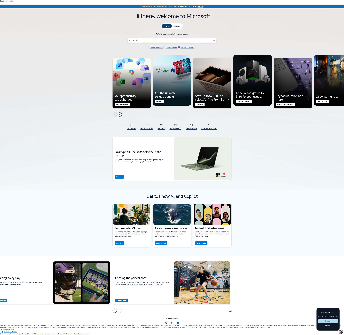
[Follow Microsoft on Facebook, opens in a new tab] (166, 322)
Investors (236, 327)
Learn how (119, 243)
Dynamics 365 (24, 327)
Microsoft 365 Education (261, 325)
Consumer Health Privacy (8, 334)
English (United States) (7, 330)
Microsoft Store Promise (184, 325)
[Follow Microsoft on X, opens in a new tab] (172, 322)
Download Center (126, 325)
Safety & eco (70, 334)
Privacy (36, 334)
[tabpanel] (172, 109)
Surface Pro (4, 325)
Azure (92, 327)
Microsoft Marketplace (164, 327)
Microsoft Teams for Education (243, 325)
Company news (215, 327)
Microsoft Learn (113, 327)
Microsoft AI (4, 327)
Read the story (161, 243)
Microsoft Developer (101, 327)
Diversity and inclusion (247, 327)
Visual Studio (190, 327)
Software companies (178, 327)
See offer (159, 102)
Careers (196, 327)
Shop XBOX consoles (243, 102)
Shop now (200, 6)
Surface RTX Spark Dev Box (39, 325)
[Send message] (214, 40)
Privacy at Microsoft (226, 327)
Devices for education (226, 325)
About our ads (85, 334)
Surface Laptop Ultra (24, 325)
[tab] (167, 26)
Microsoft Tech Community (148, 327)
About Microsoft (205, 327)
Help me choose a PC (156, 47)
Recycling (77, 334)
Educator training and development (298, 325)
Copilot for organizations (57, 325)
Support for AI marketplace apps (128, 327)
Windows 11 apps (104, 325)
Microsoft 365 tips (171, 47)
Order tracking (158, 325)
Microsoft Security (14, 327)
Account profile (115, 325)
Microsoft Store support (139, 325)
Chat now (328, 321)
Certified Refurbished (169, 325)
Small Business (85, 327)
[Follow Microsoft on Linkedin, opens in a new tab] (177, 322)
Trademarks (62, 334)
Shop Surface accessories (285, 104)
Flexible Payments (198, 325)
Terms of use (54, 334)
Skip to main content (7, 1)
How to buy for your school (278, 325)
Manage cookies (44, 334)
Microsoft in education (211, 325)
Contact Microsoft (28, 334)
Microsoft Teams (61, 327)
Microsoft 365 (33, 327)
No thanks (328, 325)
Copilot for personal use (72, 325)
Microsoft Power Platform (47, 327)
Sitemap (19, 334)
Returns (150, 325)
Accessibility (258, 327)
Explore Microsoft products (89, 325)
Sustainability (266, 327)
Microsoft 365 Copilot (73, 327)
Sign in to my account (187, 47)
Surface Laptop (12, 325)
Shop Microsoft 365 (122, 104)
